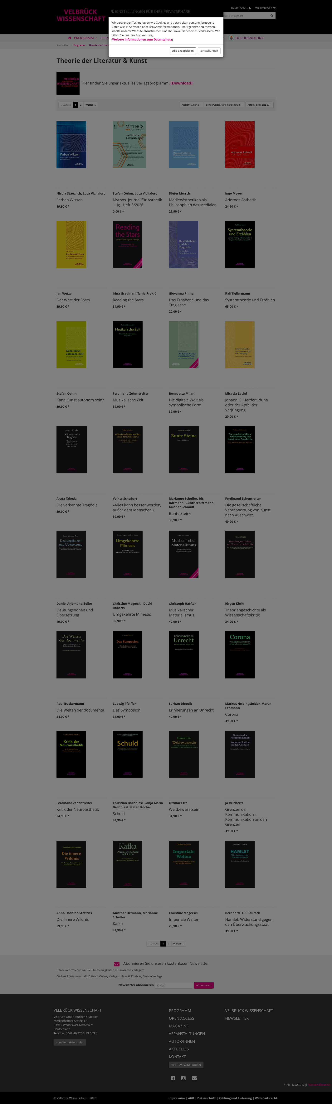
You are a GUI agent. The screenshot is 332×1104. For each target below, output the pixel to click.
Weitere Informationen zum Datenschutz (142, 39)
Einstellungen (209, 50)
